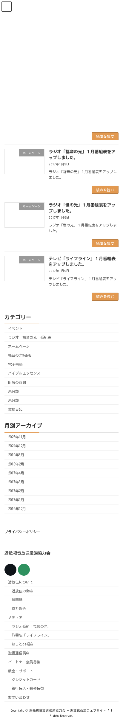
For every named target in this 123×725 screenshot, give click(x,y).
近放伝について (20, 582)
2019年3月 (16, 455)
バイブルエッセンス (24, 373)
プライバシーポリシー (22, 531)
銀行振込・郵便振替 (28, 688)
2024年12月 (17, 446)
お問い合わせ (19, 697)
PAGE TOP (113, 696)
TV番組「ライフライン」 (31, 635)
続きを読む (105, 136)
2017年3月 (16, 482)
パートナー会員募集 (24, 662)
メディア (15, 617)
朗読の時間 (17, 382)
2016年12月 (17, 508)
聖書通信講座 (19, 653)
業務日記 (15, 409)
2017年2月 (16, 491)
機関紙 (17, 599)
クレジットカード (26, 679)
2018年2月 (16, 464)
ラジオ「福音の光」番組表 (29, 337)
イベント (15, 328)
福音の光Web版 (19, 355)
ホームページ (19, 346)
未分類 (13, 391)
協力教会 (19, 608)
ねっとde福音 (22, 644)
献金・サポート (20, 670)
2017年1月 (16, 500)
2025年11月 (17, 437)
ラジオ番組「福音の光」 (31, 626)
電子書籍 (15, 364)
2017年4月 (16, 473)
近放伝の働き (22, 590)
